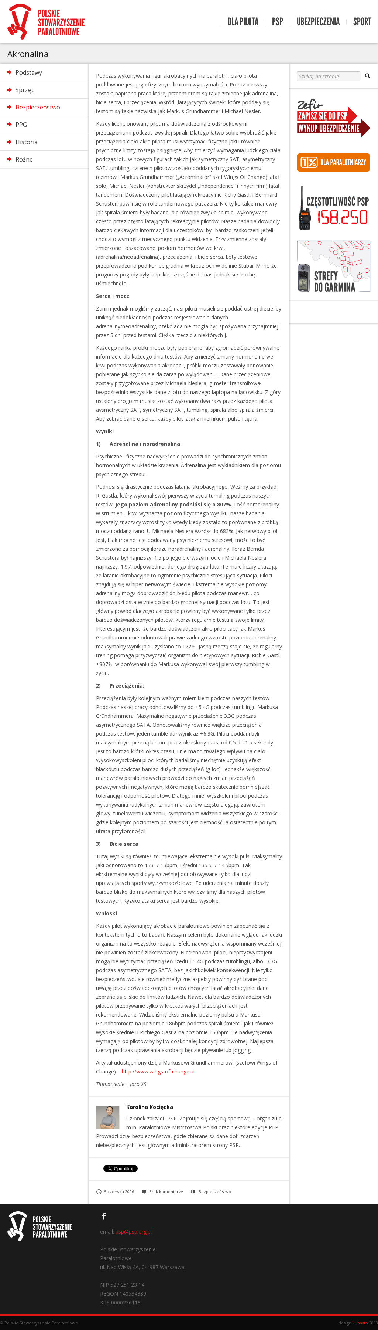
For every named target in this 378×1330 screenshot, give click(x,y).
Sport (362, 22)
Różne (24, 159)
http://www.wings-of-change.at (158, 1071)
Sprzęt (25, 90)
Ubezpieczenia (318, 22)
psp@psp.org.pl (134, 1231)
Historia (27, 142)
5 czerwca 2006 (119, 1191)
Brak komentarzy (166, 1191)
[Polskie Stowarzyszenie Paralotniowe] (46, 22)
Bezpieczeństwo (38, 107)
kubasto (360, 1323)
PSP (277, 22)
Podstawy (29, 72)
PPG (21, 125)
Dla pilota (243, 22)
